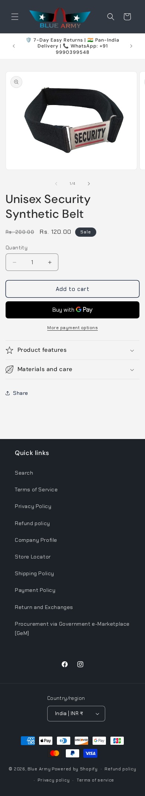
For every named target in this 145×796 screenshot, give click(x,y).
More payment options (72, 328)
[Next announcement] (131, 46)
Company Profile (36, 540)
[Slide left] (56, 184)
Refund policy (32, 523)
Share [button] (20, 393)
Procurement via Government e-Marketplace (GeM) (72, 628)
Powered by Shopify (75, 768)
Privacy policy (54, 780)
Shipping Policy (34, 573)
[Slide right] (89, 184)
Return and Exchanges (44, 607)
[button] (15, 17)
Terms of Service (36, 489)
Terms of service (95, 780)
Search (24, 472)
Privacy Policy (33, 506)
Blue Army (39, 768)
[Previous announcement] (14, 46)
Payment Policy (35, 590)
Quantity (17, 248)
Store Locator (33, 556)
